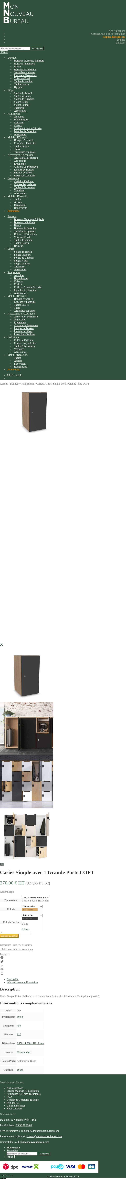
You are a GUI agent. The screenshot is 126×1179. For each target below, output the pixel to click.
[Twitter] (63, 961)
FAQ (9, 1096)
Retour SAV (13, 1102)
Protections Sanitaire (24, 175)
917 (19, 1034)
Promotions (13, 210)
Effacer (25, 929)
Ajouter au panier (9, 936)
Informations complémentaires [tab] (22, 982)
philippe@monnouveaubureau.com (40, 1130)
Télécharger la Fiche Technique (16, 949)
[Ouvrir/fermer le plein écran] (8, 1175)
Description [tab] (13, 979)
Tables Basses (21, 146)
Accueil (4, 383)
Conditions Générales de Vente (23, 1099)
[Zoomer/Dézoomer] (11, 1175)
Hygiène (18, 87)
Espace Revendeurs (114, 36)
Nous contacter (14, 1108)
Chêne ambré (24, 1052)
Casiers (40, 383)
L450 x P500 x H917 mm (30, 1043)
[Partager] (63, 973)
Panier (11, 1156)
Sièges (11, 90)
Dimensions (10, 900)
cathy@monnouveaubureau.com (32, 1142)
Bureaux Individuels (24, 63)
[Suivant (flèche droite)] (4, 1178)
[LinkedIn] (63, 965)
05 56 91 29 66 (24, 1125)
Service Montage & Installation (23, 1090)
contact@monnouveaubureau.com (44, 1136)
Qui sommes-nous (16, 1105)
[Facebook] (63, 958)
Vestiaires (27, 945)
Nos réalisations (117, 30)
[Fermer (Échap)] (1, 1175)
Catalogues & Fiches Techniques (108, 33)
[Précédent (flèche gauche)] (1, 1178)
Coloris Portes (11, 922)
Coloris (11, 909)
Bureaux (12, 57)
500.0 (20, 1016)
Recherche (37, 48)
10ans (20, 1069)
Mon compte (13, 1147)
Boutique (15, 383)
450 (19, 1025)
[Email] (63, 969)
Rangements (20, 208)
